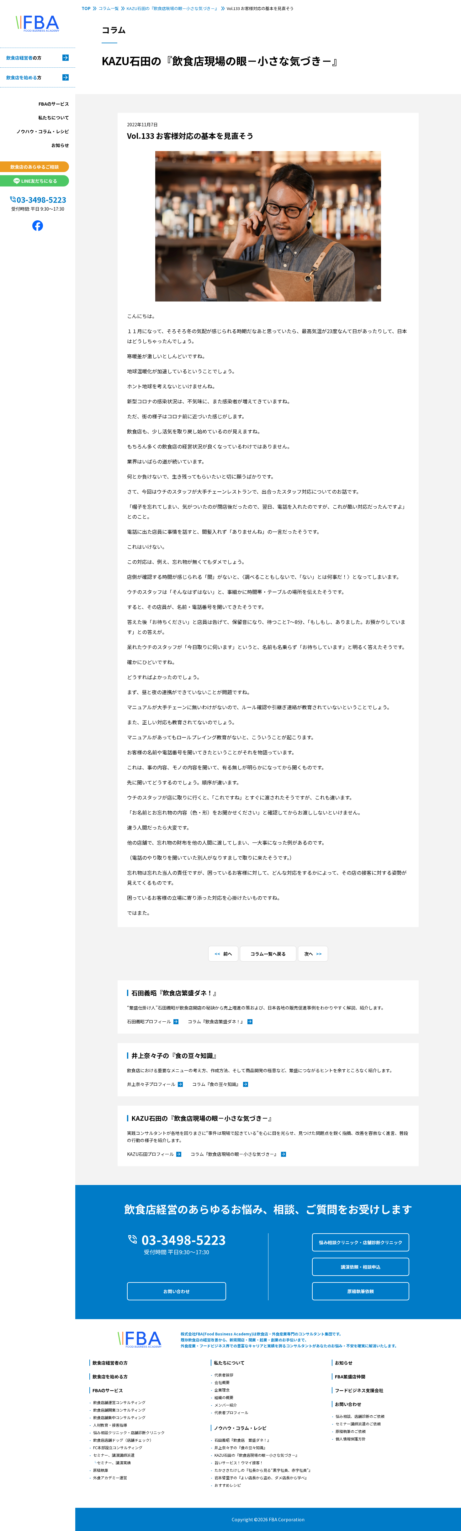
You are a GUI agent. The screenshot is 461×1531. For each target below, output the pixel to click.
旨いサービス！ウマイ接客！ (239, 1462)
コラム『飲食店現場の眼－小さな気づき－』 (238, 1154)
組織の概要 (224, 1397)
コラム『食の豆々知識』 (220, 1084)
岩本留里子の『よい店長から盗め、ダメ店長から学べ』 (262, 1477)
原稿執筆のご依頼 (351, 1431)
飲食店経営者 (23, 58)
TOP (86, 8)
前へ (227, 954)
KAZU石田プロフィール (154, 1154)
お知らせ (60, 145)
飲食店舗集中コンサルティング (119, 1417)
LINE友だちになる (39, 181)
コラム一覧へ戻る (268, 954)
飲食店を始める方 (110, 1376)
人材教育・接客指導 (110, 1425)
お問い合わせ (176, 1291)
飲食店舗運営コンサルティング (119, 1402)
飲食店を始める (23, 77)
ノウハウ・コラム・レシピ (42, 131)
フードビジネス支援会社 (359, 1390)
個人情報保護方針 (351, 1438)
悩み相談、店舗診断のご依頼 (360, 1416)
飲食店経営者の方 (110, 1363)
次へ (308, 954)
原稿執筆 (100, 1470)
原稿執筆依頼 (360, 1291)
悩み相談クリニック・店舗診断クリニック (360, 1242)
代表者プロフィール (231, 1412)
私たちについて (53, 117)
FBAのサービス (54, 104)
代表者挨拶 (224, 1374)
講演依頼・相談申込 (360, 1267)
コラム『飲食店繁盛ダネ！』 (220, 1021)
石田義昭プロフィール (152, 1021)
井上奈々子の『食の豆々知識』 (241, 1447)
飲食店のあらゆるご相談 (34, 167)
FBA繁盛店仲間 (350, 1376)
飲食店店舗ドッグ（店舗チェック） (123, 1440)
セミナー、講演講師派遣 (114, 1455)
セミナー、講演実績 (114, 1462)
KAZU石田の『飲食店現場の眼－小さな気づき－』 (173, 8)
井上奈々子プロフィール (155, 1084)
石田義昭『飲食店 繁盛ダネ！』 (243, 1440)
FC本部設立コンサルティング (117, 1447)
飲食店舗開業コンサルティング (119, 1410)
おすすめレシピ (228, 1485)
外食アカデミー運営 (110, 1477)
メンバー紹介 (226, 1405)
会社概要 (222, 1382)
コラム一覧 (108, 8)
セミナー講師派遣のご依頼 (358, 1423)
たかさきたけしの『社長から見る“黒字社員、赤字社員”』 (263, 1470)
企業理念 (222, 1389)
